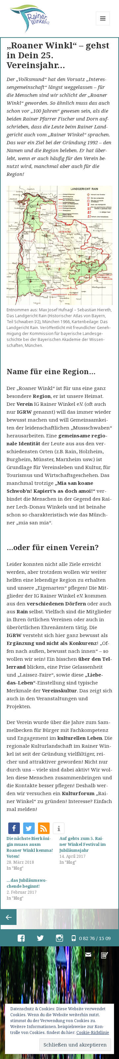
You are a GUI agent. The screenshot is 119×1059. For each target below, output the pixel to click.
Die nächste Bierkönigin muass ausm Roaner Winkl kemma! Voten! (30, 847)
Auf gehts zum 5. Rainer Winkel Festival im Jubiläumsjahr (83, 844)
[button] (14, 828)
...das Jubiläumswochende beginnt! (27, 883)
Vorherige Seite (9, 917)
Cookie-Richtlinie (92, 1032)
